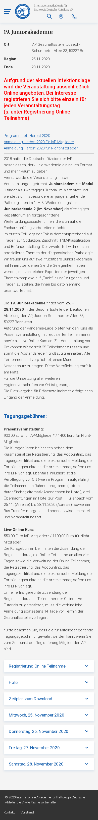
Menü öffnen (7, 11)
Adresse (61, 16)
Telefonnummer (74, 16)
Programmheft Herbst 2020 (27, 135)
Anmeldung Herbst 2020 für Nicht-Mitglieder (41, 148)
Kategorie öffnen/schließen (86, 666)
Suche (49, 16)
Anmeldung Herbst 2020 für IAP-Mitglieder (39, 142)
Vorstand (27, 812)
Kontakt (9, 812)
